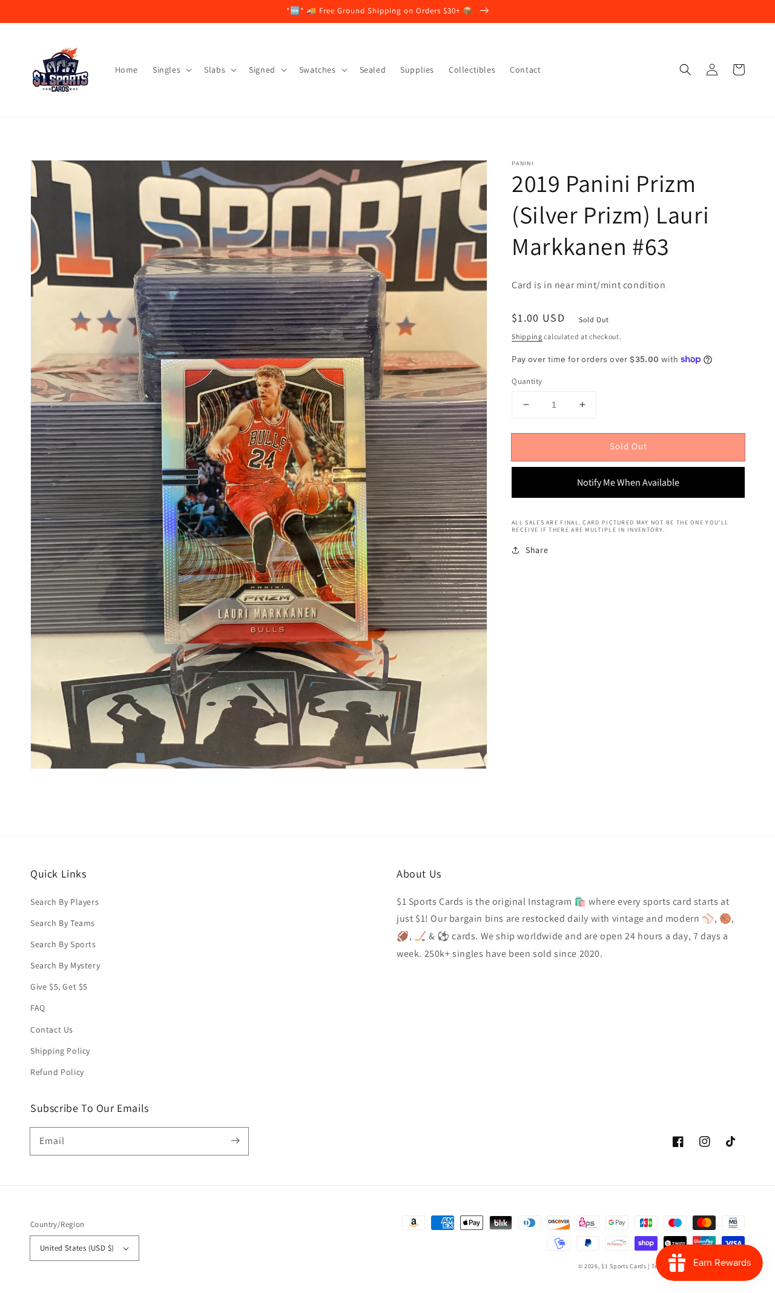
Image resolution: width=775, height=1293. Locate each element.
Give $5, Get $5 (59, 986)
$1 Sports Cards (624, 1266)
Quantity (527, 381)
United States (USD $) (77, 1248)
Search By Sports (63, 944)
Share (537, 549)
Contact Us (51, 1029)
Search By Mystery (65, 965)
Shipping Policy (60, 1050)
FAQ (37, 1007)
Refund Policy (57, 1071)
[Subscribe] (235, 1141)
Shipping (527, 336)
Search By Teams (62, 923)
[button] (685, 69)
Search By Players (64, 901)
